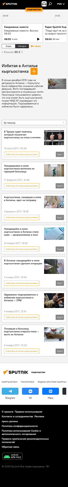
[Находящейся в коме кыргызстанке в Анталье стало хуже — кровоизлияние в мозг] (54, 233)
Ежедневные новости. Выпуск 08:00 (21, 32)
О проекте (7, 411)
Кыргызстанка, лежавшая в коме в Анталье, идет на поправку (22, 199)
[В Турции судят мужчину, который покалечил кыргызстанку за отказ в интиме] (54, 137)
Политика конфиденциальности (20, 426)
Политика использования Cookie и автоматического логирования (21, 432)
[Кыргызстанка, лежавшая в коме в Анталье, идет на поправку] (54, 202)
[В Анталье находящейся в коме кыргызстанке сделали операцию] (54, 266)
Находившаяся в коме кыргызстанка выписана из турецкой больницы (19, 168)
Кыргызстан (9, 381)
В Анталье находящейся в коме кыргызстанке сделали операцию (23, 262)
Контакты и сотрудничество (17, 416)
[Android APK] (12, 457)
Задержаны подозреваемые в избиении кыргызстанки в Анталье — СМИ (21, 297)
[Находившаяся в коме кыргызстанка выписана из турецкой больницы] (54, 170)
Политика (27, 381)
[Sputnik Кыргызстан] (10, 5)
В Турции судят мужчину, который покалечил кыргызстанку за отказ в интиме (22, 134)
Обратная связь (10, 446)
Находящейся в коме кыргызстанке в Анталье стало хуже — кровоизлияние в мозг (21, 231)
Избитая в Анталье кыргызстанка (22, 154)
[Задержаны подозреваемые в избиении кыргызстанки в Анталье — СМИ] (54, 300)
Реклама (39, 416)
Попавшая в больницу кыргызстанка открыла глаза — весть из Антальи (21, 331)
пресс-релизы (10, 421)
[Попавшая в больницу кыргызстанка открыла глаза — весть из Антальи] (54, 334)
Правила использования (28, 411)
